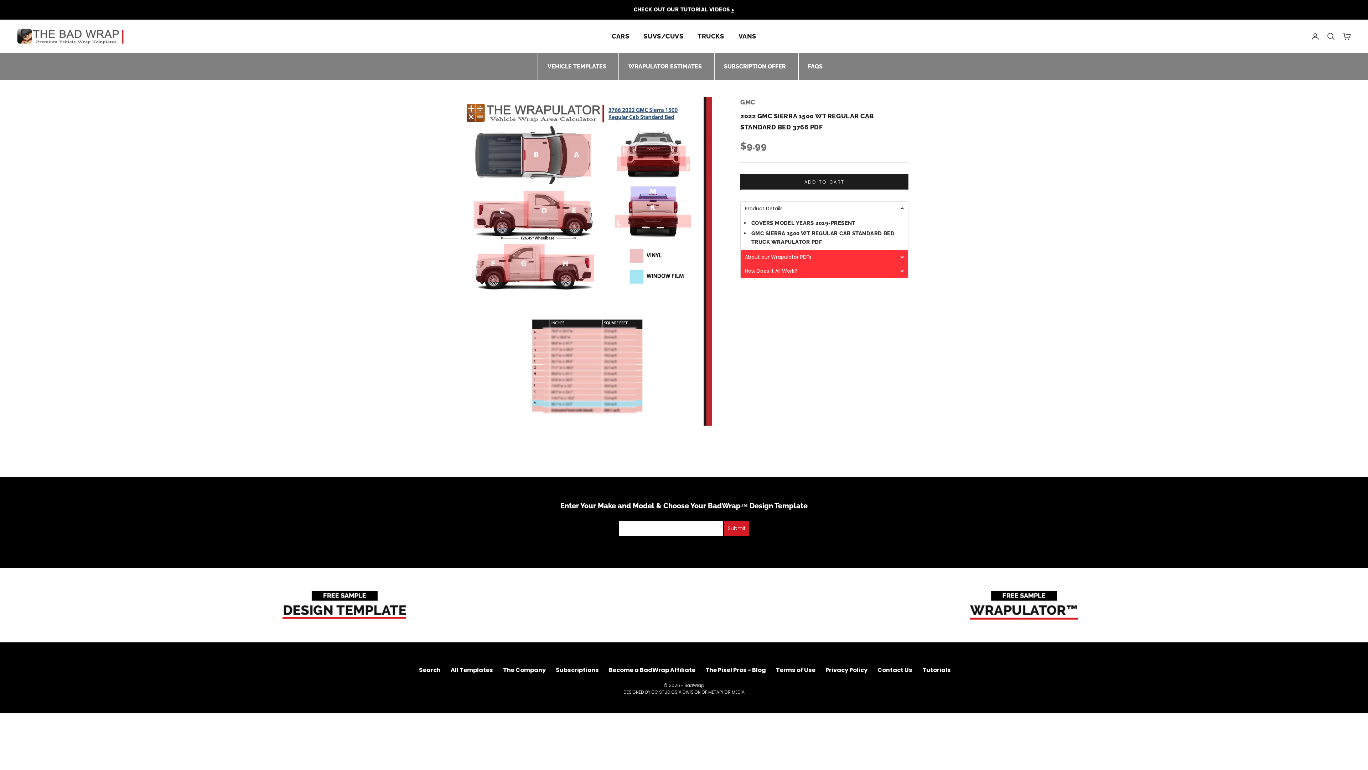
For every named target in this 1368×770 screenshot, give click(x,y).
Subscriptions (577, 670)
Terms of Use (795, 670)
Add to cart (824, 182)
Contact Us (894, 670)
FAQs (815, 66)
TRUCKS (711, 36)
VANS (747, 36)
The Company (524, 670)
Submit (737, 528)
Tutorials (936, 670)
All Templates (472, 670)
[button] (824, 208)
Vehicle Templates (577, 66)
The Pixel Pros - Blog (735, 670)
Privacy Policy (846, 670)
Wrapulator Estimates (665, 66)
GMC (747, 102)
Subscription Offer (755, 66)
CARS (620, 36)
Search (430, 670)
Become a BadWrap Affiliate (652, 670)
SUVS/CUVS (663, 36)
